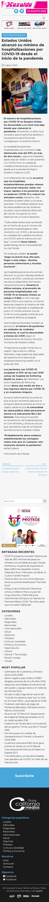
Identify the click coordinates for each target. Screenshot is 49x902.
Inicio (6, 860)
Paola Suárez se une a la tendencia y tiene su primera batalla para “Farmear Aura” (25, 582)
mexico (8, 651)
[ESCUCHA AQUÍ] (24, 24)
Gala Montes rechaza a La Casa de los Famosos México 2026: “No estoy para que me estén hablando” (24, 601)
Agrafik (39, 891)
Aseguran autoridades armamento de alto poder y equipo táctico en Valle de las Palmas (25, 687)
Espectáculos (11, 648)
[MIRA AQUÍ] (9, 24)
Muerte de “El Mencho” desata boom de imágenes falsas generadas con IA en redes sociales (24, 717)
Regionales (10, 622)
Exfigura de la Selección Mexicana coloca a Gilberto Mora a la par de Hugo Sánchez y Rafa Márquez (22, 591)
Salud (7, 631)
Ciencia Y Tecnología (15, 654)
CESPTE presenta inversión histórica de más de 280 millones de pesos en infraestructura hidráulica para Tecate (25, 559)
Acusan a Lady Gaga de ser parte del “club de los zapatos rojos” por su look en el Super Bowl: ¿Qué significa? (25, 697)
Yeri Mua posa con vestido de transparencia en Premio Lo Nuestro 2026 (24, 736)
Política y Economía (15, 644)
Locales (8, 615)
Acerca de (8, 863)
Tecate (8, 661)
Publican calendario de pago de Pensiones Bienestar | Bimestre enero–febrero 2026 (25, 707)
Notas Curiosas (12, 657)
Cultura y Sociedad (14, 641)
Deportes (9, 635)
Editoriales (10, 619)
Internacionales (14, 35)
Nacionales (10, 625)
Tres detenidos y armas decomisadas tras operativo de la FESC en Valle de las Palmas (25, 759)
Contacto (8, 867)
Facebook (10, 876)
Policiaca (9, 638)
